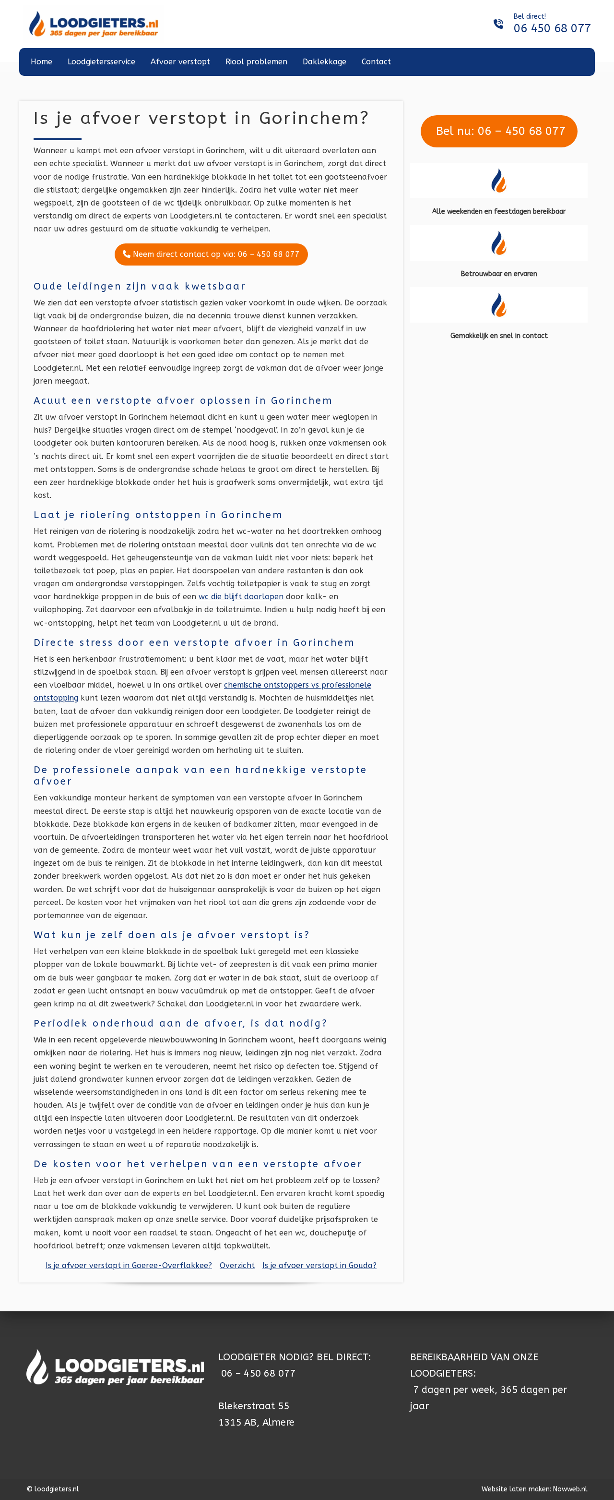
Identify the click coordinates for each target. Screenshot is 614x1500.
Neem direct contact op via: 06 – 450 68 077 (215, 254)
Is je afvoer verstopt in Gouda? (319, 1265)
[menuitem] (41, 62)
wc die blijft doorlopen (241, 596)
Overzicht (237, 1265)
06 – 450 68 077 (258, 1373)
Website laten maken (516, 1489)
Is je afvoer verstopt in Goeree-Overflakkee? (129, 1265)
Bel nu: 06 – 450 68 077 (499, 131)
